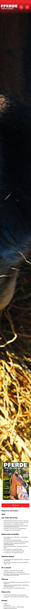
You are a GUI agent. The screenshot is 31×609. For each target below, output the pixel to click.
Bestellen (15, 505)
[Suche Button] (21, 7)
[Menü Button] (27, 7)
